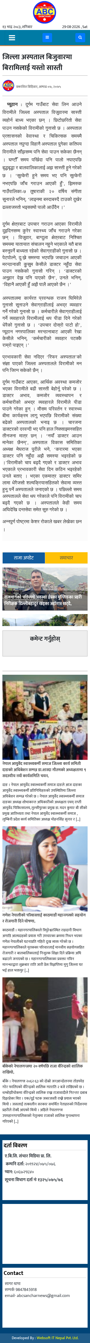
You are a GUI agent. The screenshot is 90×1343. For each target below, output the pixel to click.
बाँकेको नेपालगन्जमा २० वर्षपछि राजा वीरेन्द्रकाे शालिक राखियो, (42, 1069)
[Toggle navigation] (12, 37)
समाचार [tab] (66, 558)
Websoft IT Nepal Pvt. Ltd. (57, 1338)
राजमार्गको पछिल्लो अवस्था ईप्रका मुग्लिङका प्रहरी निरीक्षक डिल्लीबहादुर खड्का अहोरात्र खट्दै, (43, 600)
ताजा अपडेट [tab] (24, 558)
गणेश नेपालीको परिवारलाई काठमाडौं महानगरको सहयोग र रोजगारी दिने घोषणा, (44, 918)
